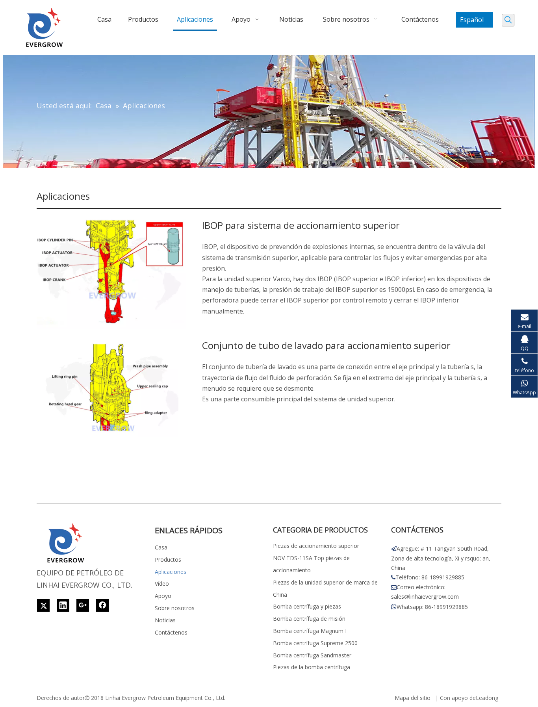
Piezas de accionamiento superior (316, 545)
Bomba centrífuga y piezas (307, 606)
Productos (168, 559)
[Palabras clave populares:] (508, 20)
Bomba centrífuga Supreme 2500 (315, 643)
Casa (161, 547)
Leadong (487, 697)
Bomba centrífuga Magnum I (310, 631)
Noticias (165, 620)
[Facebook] (102, 605)
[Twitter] (43, 605)
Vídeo (162, 583)
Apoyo (163, 595)
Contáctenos (171, 632)
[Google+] (82, 605)
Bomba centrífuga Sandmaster (312, 655)
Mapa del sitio (412, 697)
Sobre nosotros (175, 608)
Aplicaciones (170, 571)
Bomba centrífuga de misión (309, 618)
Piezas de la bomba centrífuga (311, 667)
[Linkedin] (63, 605)
